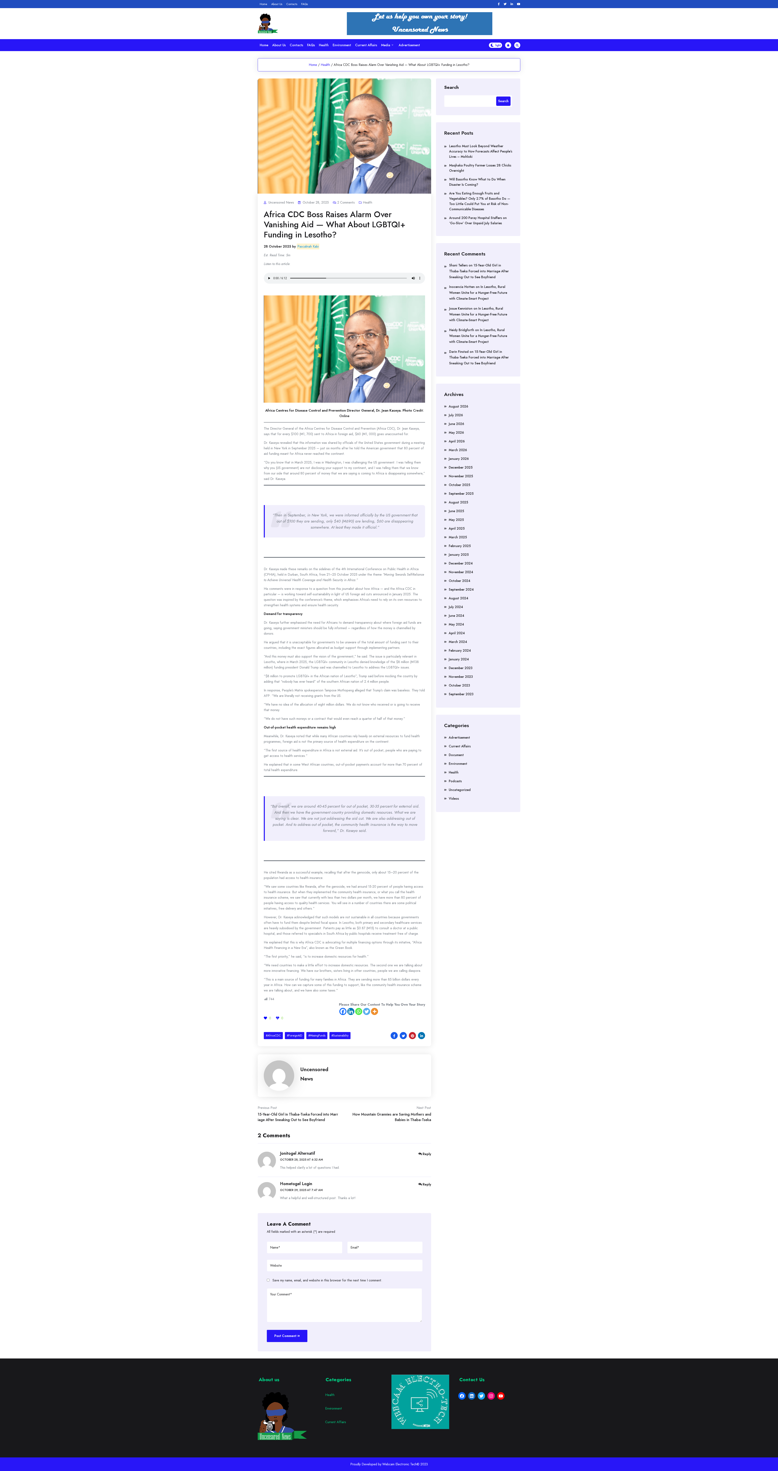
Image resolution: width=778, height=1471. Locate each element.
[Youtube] (518, 4)
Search (451, 87)
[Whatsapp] (358, 1011)
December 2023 (460, 668)
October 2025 (459, 485)
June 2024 (456, 615)
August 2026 (458, 406)
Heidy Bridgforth (461, 330)
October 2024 (459, 580)
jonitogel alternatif (297, 1153)
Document (456, 755)
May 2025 (456, 519)
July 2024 (456, 607)
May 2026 (456, 432)
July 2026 (456, 415)
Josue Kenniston (460, 308)
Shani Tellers (458, 265)
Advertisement (409, 45)
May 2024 (456, 624)
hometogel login (296, 1184)
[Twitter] (505, 4)
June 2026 (456, 424)
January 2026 (459, 458)
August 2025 (458, 502)
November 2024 (461, 572)
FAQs (304, 4)
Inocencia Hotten (462, 286)
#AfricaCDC (273, 1035)
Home (263, 4)
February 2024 (460, 650)
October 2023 (459, 685)
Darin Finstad (459, 351)
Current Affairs (366, 45)
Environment (342, 45)
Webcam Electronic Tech (399, 1464)
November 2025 (461, 476)
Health (324, 45)
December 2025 (460, 467)
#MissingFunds (316, 1035)
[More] (374, 1011)
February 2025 (460, 546)
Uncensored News (314, 1074)
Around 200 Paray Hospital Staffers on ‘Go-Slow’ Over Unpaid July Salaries (478, 220)
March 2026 (458, 450)
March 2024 (458, 641)
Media (385, 45)
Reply (427, 1154)
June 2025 (456, 511)
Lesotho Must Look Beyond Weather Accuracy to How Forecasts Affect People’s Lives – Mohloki (480, 151)
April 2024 (457, 633)
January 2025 (459, 554)
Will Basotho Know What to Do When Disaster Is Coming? (477, 182)
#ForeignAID (294, 1035)
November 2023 (461, 676)
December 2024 (461, 563)
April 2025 (457, 528)
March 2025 (458, 537)
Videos (454, 798)
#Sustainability (339, 1035)
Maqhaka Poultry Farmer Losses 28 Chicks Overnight (480, 168)
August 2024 (458, 598)
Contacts (291, 4)
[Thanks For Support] (265, 1018)
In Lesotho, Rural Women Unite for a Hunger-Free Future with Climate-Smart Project (478, 292)
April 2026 (457, 441)
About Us (276, 4)
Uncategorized (460, 790)
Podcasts (455, 781)
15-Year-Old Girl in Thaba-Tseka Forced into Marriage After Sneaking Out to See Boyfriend (479, 271)
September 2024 (461, 589)
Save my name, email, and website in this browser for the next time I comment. (327, 1280)
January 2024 (459, 659)
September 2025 (461, 493)
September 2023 (461, 694)
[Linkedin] (512, 4)
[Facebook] (499, 4)
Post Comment (285, 1336)
